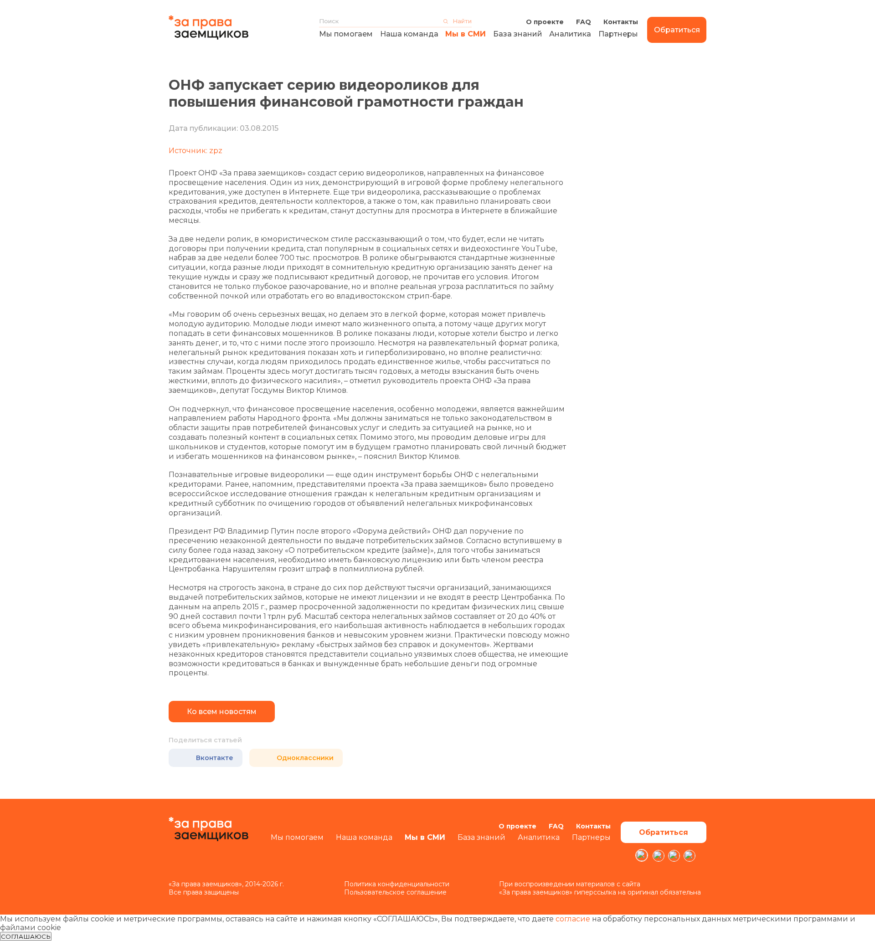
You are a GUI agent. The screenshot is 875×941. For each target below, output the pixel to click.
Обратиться (677, 30)
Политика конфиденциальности (396, 884)
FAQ (583, 22)
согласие (573, 919)
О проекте (545, 22)
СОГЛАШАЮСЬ (26, 936)
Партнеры (618, 34)
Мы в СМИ (465, 34)
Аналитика (570, 34)
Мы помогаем (346, 34)
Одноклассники (305, 758)
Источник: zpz (195, 150)
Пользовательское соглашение (395, 892)
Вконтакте (214, 758)
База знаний (517, 34)
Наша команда (409, 34)
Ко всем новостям (222, 711)
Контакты (620, 22)
